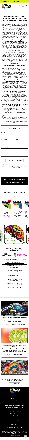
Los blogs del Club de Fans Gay (14, 407)
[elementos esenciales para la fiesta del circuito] (14, 335)
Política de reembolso (14, 416)
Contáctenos (14, 399)
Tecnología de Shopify (15, 435)
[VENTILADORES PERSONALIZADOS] (14, 367)
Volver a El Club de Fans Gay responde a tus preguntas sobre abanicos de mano (14, 181)
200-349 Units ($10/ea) (14, 284)
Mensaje (4, 147)
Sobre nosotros (15, 396)
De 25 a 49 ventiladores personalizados (14, 271)
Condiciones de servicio (14, 418)
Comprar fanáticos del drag (14, 324)
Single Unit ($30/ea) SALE (14, 262)
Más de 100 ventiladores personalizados (14, 279)
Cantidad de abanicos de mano (14, 259)
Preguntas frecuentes (14, 403)
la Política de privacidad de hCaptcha (15, 166)
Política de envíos (14, 413)
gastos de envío (8, 255)
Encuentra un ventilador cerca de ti (14, 405)
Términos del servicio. (14, 167)
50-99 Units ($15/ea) (14, 275)
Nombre (4, 132)
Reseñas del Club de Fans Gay (15, 401)
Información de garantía (14, 411)
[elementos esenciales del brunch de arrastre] (14, 308)
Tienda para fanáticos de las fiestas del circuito (14, 355)
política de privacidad (14, 420)
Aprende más (14, 383)
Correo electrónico (9, 139)
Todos (14, 196)
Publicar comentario (14, 160)
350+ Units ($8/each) (14, 287)
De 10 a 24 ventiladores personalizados (14, 266)
